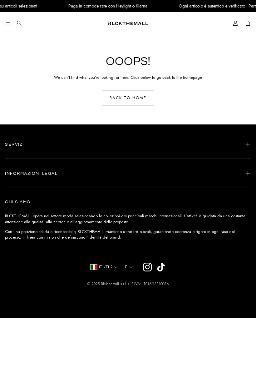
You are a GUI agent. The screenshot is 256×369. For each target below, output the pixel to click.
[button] (8, 23)
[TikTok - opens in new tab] (161, 267)
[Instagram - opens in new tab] (147, 267)
